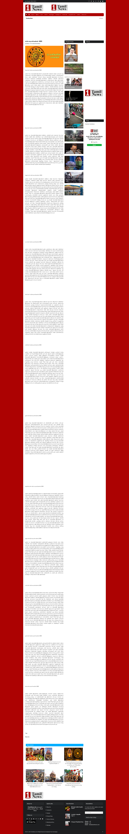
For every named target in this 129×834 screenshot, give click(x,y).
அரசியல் (46, 14)
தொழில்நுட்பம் (58, 14)
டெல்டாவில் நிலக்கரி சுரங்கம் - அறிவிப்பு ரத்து (73, 180)
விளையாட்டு (84, 14)
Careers (48, 813)
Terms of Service (50, 819)
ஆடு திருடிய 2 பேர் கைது (71, 126)
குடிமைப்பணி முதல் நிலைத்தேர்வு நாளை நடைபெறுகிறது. (72, 86)
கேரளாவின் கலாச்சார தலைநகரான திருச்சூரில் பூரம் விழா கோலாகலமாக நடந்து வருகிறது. (73, 785)
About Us (49, 807)
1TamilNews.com (34, 831)
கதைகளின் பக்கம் (72, 14)
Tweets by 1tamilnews (90, 124)
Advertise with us (50, 822)
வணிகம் (78, 14)
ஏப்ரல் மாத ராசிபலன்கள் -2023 (33, 41)
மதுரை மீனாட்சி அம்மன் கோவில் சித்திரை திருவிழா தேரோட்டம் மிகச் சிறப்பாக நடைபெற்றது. (54, 785)
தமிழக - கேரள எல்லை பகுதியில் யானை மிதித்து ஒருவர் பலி (73, 71)
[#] (94, 93)
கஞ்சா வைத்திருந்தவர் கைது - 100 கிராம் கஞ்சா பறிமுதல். (71, 58)
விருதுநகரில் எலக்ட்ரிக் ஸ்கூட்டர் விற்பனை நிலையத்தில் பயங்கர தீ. (74, 139)
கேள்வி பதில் (64, 14)
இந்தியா (37, 14)
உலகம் (42, 14)
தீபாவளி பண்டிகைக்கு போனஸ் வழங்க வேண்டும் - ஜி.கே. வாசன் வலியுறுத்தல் (73, 151)
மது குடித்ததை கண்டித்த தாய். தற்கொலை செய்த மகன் (72, 98)
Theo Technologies (53, 831)
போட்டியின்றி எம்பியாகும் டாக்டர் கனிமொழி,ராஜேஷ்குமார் (72, 167)
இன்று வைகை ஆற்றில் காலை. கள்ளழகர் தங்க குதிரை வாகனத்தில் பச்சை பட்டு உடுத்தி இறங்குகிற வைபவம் (35, 785)
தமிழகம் (32, 14)
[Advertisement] (64, 30)
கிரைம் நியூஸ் (51, 14)
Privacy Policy (50, 816)
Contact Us (49, 810)
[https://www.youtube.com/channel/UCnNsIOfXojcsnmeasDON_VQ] (76, 7)
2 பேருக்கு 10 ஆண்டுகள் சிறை (77, 821)
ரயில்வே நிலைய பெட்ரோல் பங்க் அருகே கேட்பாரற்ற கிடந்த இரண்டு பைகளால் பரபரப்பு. (73, 192)
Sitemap (48, 825)
